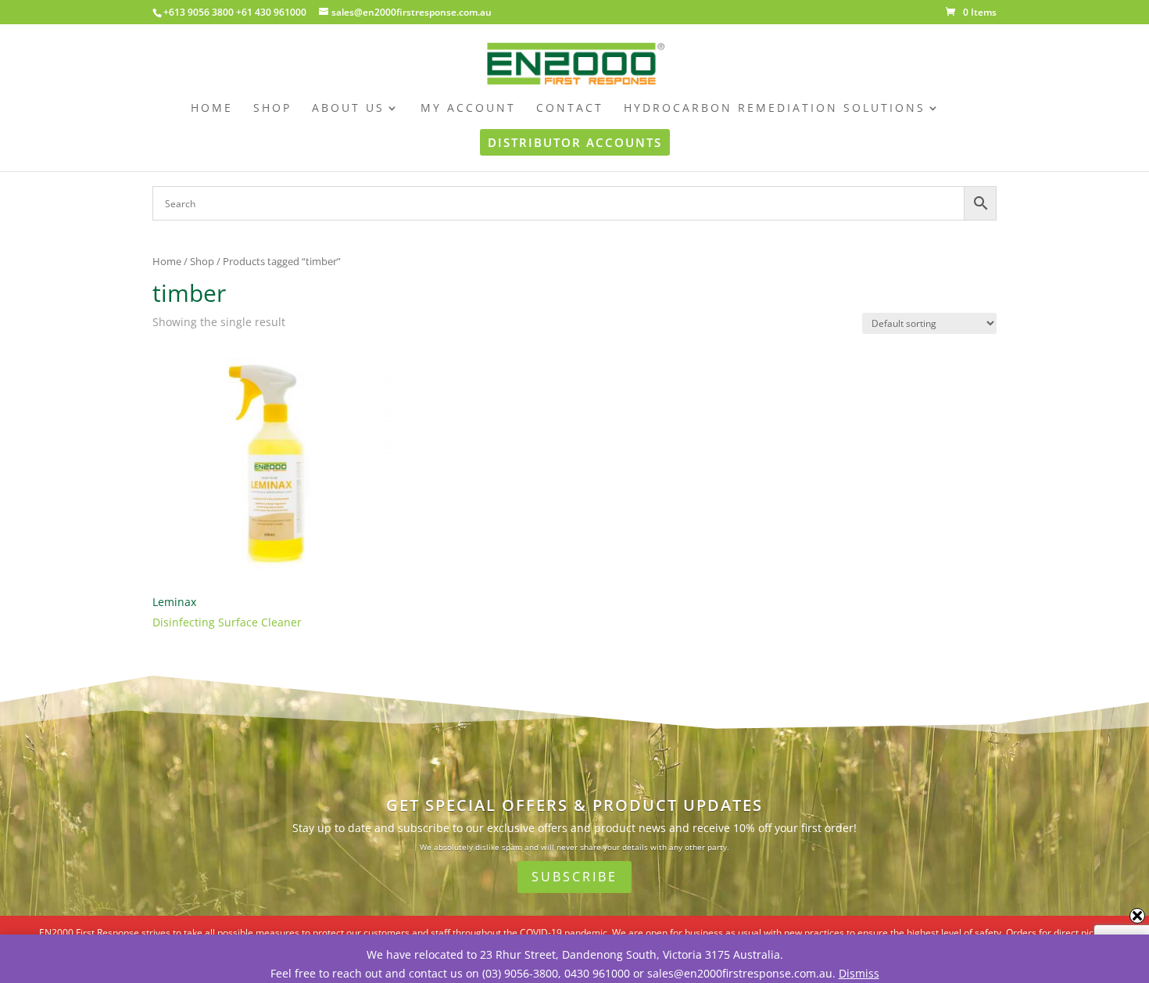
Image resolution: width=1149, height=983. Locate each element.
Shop (202, 261)
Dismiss (859, 973)
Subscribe (574, 876)
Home (166, 261)
